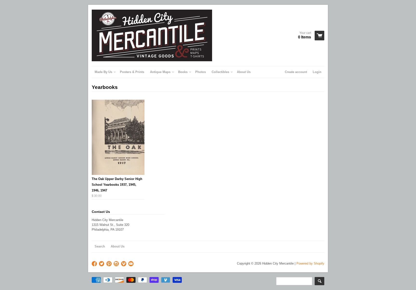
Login (317, 72)
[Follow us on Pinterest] (109, 264)
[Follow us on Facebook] (95, 264)
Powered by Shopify (310, 263)
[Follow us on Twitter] (102, 264)
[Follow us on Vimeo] (124, 264)
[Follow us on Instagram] (117, 264)
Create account (296, 72)
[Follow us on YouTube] (131, 264)
